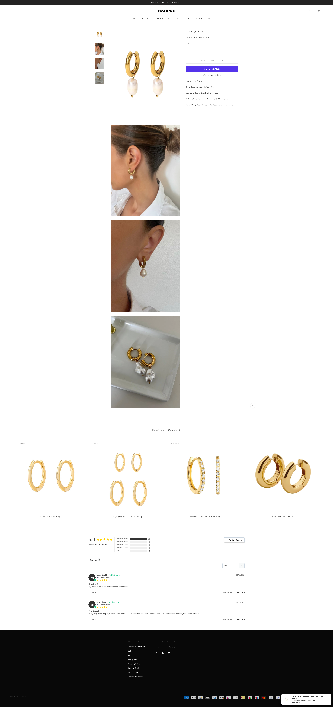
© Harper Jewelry (19, 697)
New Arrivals (164, 18)
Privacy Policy (133, 659)
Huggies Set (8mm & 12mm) (127, 517)
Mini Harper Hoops (282, 517)
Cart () (322, 11)
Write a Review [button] (235, 540)
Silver (199, 18)
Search (310, 11)
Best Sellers (184, 18)
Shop (134, 18)
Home (123, 18)
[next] (325, 478)
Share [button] (94, 592)
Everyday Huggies (50, 517)
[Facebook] (157, 652)
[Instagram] (163, 652)
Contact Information (135, 676)
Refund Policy (133, 672)
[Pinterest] (169, 652)
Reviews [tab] (93, 560)
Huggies (146, 18)
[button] (238, 592)
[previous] (8, 478)
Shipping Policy (134, 664)
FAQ (129, 651)
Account (299, 11)
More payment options (212, 75)
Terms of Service (134, 668)
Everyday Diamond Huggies (205, 517)
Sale (210, 18)
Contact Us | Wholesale (137, 646)
